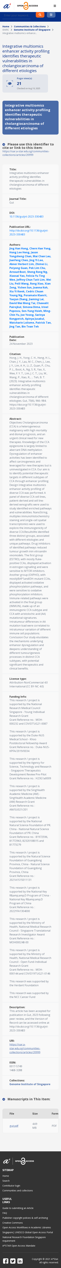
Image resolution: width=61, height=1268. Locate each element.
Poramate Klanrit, (35, 295)
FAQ (4, 1212)
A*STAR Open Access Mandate (18, 1245)
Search (6, 1180)
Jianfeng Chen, (19, 260)
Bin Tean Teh (30, 326)
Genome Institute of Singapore (32, 29)
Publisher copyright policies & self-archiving (25, 1217)
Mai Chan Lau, (42, 256)
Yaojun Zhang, (19, 299)
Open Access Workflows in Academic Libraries (26, 1227)
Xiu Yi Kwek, (17, 291)
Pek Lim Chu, (37, 268)
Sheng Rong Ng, (37, 272)
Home (5, 26)
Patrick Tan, (44, 322)
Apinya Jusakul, (35, 318)
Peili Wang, (22, 283)
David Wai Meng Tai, (23, 303)
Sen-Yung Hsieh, (32, 311)
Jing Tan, (15, 326)
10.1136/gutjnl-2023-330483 (26, 216)
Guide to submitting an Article (18, 1208)
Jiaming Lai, (36, 299)
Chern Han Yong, (40, 248)
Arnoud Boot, (18, 272)
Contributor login (11, 1185)
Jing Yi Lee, (36, 260)
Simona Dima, (32, 307)
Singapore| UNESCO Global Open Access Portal (27, 1232)
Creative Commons (12, 1222)
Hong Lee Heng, (20, 252)
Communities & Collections (30, 26)
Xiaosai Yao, (17, 276)
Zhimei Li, (41, 264)
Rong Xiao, (37, 283)
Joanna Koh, (40, 287)
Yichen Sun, (25, 287)
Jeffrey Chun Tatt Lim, (31, 279)
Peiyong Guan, (19, 268)
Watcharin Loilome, (22, 322)
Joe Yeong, (28, 315)
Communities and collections (17, 1190)
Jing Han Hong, (19, 248)
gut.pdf (14, 1126)
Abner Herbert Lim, (22, 264)
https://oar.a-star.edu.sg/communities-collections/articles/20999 (25, 153)
